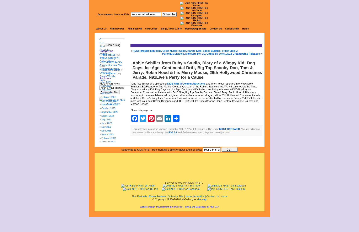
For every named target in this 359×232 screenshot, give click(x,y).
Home (245, 28)
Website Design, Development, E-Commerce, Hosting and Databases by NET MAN (179, 207)
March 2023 (107, 134)
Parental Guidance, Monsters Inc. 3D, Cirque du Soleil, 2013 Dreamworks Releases (211, 53)
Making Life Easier (110, 70)
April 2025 (106, 93)
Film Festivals (139, 196)
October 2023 (108, 108)
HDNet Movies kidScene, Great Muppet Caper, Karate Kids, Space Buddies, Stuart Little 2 (185, 50)
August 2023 (107, 115)
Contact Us (216, 28)
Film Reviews (117, 28)
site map (202, 199)
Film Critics (151, 28)
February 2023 (108, 138)
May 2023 (106, 127)
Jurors (188, 196)
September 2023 (109, 112)
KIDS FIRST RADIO (229, 129)
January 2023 (108, 142)
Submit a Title (175, 196)
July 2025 (106, 89)
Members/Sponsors (195, 28)
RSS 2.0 (172, 132)
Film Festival (135, 28)
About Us (101, 28)
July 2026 (106, 82)
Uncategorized (108, 73)
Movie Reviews (157, 196)
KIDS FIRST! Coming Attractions (186, 83)
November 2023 (109, 104)
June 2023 (106, 123)
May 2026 (106, 86)
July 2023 (106, 119)
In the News (107, 58)
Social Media (232, 28)
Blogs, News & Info (171, 28)
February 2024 (108, 97)
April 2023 (106, 130)
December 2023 (109, 100)
